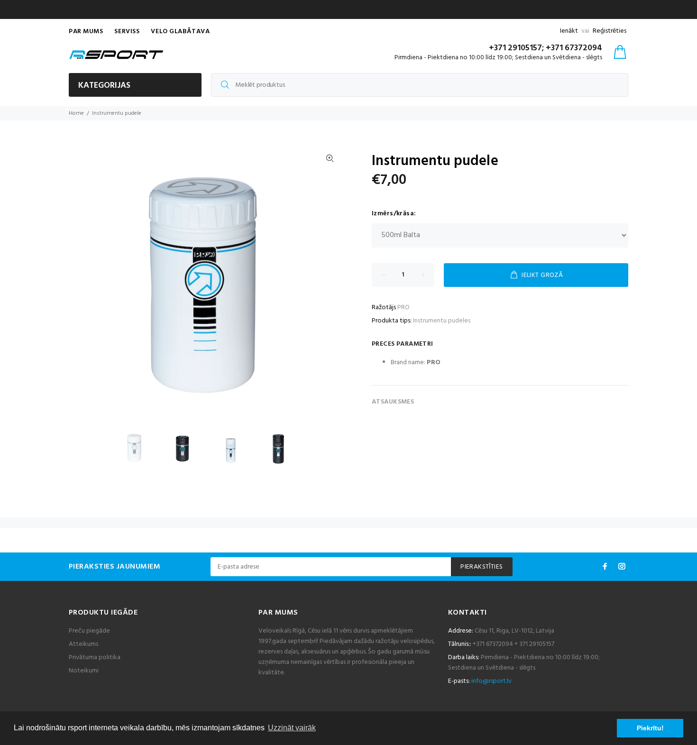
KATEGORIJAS (104, 85)
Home (76, 113)
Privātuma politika (94, 657)
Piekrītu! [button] (650, 728)
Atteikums (83, 644)
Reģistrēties (609, 31)
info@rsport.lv (491, 681)
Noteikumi (84, 670)
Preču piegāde (89, 630)
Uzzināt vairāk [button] (292, 728)
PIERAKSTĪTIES (481, 566)
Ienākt (569, 31)
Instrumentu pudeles (441, 320)
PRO (403, 307)
